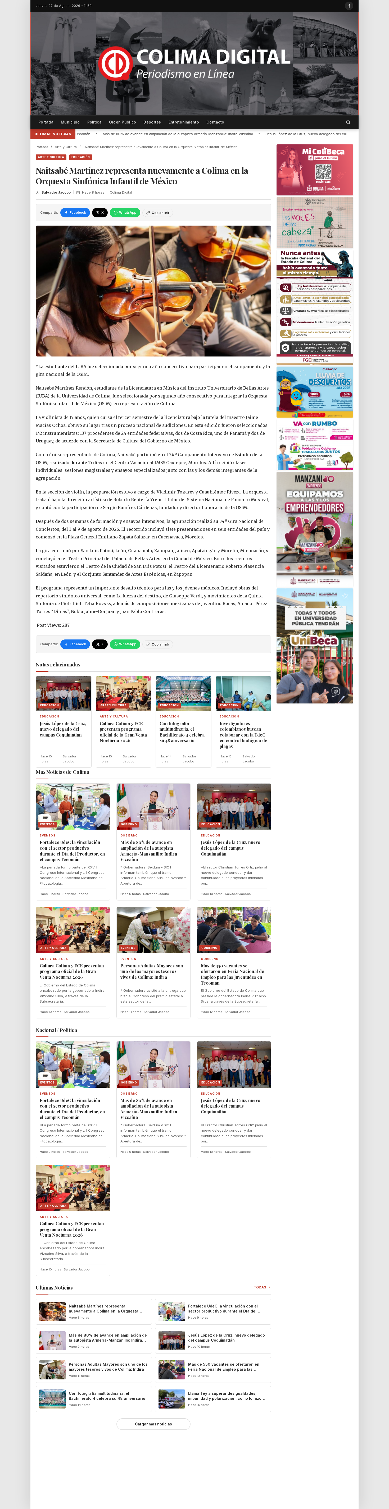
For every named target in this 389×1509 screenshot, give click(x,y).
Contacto (215, 122)
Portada (45, 122)
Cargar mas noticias (153, 1424)
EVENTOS (48, 835)
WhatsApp (127, 212)
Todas (260, 1287)
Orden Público (122, 122)
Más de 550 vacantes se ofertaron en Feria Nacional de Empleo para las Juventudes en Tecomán (232, 974)
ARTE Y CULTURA (51, 157)
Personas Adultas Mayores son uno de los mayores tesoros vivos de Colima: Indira (151, 971)
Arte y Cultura (66, 147)
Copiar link (160, 213)
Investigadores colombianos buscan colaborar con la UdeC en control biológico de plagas (243, 735)
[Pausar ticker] (352, 133)
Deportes (152, 122)
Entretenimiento (184, 122)
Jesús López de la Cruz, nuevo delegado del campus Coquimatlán (190, 134)
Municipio (70, 122)
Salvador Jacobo (56, 192)
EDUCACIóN (80, 157)
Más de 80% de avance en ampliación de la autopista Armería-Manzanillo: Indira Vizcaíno (148, 850)
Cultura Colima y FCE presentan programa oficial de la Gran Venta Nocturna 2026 (123, 732)
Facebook (78, 212)
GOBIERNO (129, 835)
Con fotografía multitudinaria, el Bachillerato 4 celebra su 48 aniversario (182, 732)
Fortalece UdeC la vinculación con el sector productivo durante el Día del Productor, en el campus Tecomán (72, 850)
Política (94, 122)
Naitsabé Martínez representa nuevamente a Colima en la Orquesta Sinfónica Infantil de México (103, 1311)
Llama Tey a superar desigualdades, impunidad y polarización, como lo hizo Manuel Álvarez (224, 1398)
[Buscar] (348, 122)
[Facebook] (349, 6)
